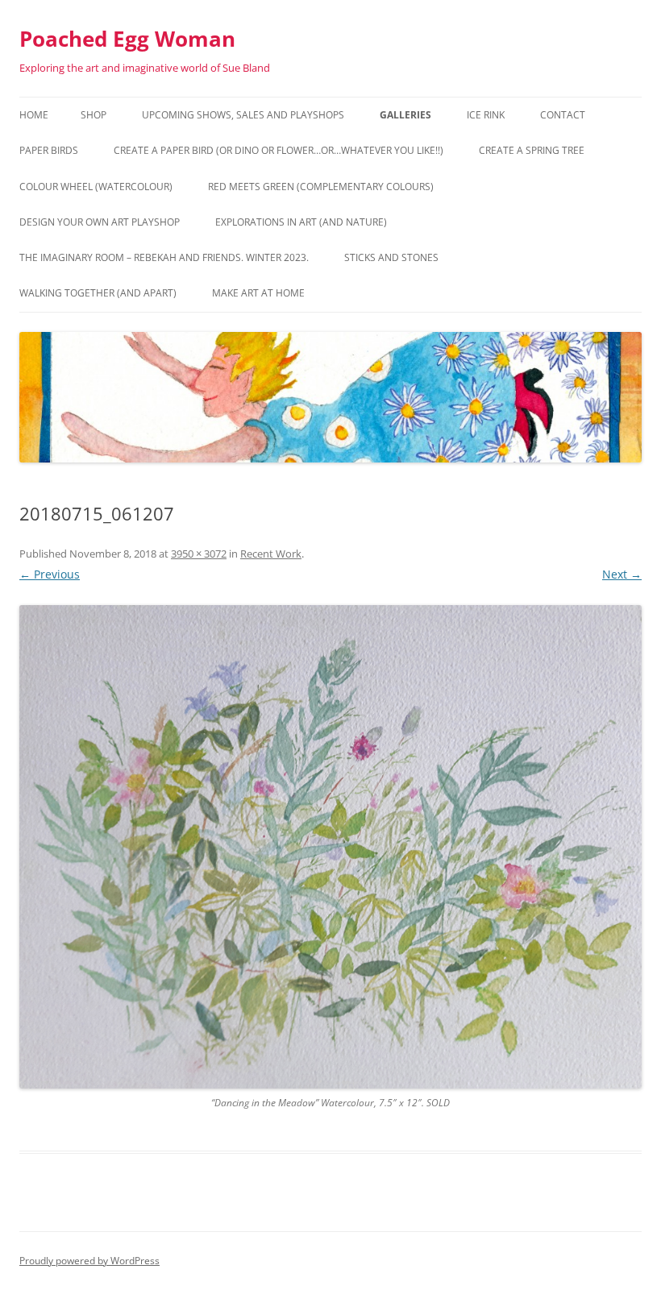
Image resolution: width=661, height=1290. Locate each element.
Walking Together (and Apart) (98, 293)
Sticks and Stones (391, 257)
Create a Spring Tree (531, 150)
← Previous (49, 574)
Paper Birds (48, 150)
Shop (93, 115)
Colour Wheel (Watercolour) (96, 186)
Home (33, 115)
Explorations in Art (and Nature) (301, 222)
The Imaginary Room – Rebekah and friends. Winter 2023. (164, 257)
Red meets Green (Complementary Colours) (321, 186)
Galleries (405, 115)
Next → (622, 574)
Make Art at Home (258, 293)
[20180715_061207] (330, 847)
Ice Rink (486, 115)
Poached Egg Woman (127, 38)
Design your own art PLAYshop (99, 222)
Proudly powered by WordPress (89, 1260)
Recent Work (270, 553)
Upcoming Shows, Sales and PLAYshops (243, 115)
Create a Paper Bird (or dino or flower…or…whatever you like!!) (278, 150)
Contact (562, 115)
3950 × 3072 (199, 553)
